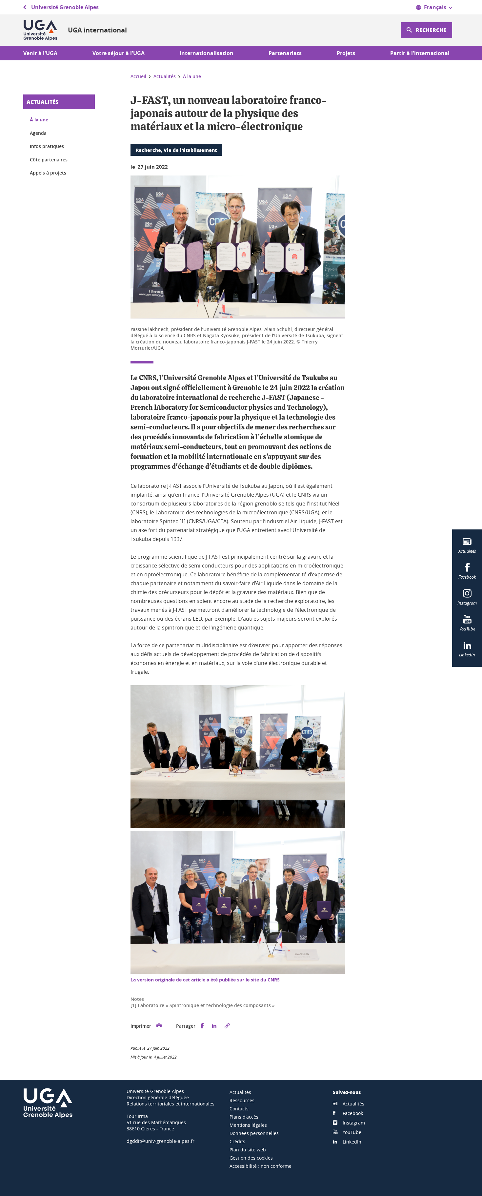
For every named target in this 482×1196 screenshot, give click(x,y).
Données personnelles (254, 1133)
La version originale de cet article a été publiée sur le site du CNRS (205, 980)
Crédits (237, 1141)
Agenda (38, 133)
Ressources (242, 1100)
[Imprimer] (159, 1026)
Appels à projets (48, 173)
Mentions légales (248, 1125)
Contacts (239, 1108)
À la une (39, 119)
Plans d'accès (244, 1117)
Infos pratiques (47, 146)
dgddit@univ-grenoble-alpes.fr (160, 1141)
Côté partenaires (49, 159)
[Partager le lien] (227, 1026)
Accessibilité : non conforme (260, 1166)
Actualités (42, 102)
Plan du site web (248, 1149)
